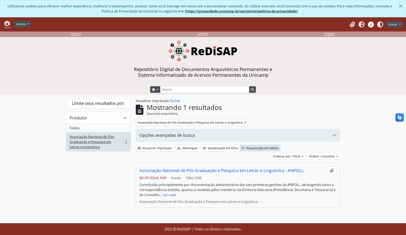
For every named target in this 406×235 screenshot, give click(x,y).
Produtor (78, 118)
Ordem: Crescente (322, 156)
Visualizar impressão (156, 148)
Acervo (21, 24)
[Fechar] (401, 6)
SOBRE (329, 34)
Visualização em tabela (261, 148)
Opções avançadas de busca (167, 135)
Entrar (393, 24)
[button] (352, 24)
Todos (75, 128)
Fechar (175, 100)
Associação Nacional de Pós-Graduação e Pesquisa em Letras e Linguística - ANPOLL (221, 170)
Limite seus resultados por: (98, 103)
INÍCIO (76, 34)
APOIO (203, 34)
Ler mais (169, 195)
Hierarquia (189, 148)
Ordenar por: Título (287, 156)
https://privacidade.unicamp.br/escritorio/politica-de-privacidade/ (241, 11)
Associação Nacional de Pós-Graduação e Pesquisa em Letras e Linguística (98, 141)
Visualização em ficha (222, 148)
